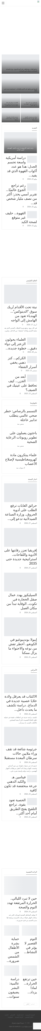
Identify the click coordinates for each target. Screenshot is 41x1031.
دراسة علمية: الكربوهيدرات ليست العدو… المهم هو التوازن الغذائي (20, 149)
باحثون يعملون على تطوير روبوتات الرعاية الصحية (21, 437)
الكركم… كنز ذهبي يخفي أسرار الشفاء (22, 362)
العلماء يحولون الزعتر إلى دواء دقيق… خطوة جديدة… (21, 344)
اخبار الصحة (36, 546)
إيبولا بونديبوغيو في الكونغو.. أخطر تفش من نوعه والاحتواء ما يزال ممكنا (30, 118)
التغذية (6, 1015)
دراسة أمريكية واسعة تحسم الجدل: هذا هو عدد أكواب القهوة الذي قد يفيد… (21, 166)
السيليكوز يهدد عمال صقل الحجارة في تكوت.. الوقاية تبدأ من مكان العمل (30, 104)
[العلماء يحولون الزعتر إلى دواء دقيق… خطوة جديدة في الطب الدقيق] (32, 341)
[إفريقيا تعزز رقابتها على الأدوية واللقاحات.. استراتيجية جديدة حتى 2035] (20, 84)
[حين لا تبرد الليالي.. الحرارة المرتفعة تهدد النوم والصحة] (20, 885)
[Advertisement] (20, 28)
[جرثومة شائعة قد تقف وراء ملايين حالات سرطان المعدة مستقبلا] (10, 115)
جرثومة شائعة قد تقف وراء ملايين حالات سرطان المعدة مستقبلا (12, 118)
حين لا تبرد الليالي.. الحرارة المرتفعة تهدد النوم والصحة (22, 903)
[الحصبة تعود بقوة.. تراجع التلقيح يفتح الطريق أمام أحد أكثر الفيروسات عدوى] (32, 801)
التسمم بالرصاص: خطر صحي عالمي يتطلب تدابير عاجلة (20, 415)
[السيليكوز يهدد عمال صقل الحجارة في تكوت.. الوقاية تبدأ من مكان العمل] (30, 101)
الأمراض (36, 745)
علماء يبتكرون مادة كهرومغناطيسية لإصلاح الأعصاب (21, 459)
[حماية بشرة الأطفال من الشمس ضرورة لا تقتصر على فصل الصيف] (11, 930)
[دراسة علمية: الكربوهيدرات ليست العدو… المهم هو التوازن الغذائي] (20, 142)
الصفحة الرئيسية (30, 1015)
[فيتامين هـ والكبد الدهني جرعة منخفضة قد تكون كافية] (32, 778)
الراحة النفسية (36, 935)
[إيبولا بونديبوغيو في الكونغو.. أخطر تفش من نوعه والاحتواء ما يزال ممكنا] (30, 115)
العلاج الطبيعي (36, 303)
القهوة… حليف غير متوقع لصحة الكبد (21, 218)
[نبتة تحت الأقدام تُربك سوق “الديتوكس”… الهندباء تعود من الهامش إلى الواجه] (20, 294)
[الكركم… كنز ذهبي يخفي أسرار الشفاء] (32, 359)
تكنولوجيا (20, 407)
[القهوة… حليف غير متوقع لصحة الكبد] (32, 214)
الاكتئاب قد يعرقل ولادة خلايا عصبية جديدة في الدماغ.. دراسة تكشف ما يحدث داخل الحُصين (11, 104)
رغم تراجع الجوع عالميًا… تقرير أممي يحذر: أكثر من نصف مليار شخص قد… (21, 194)
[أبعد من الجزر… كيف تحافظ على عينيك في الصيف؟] (32, 378)
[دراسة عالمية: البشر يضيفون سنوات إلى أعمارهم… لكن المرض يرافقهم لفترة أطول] (11, 970)
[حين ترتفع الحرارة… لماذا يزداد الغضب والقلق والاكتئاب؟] (29, 970)
